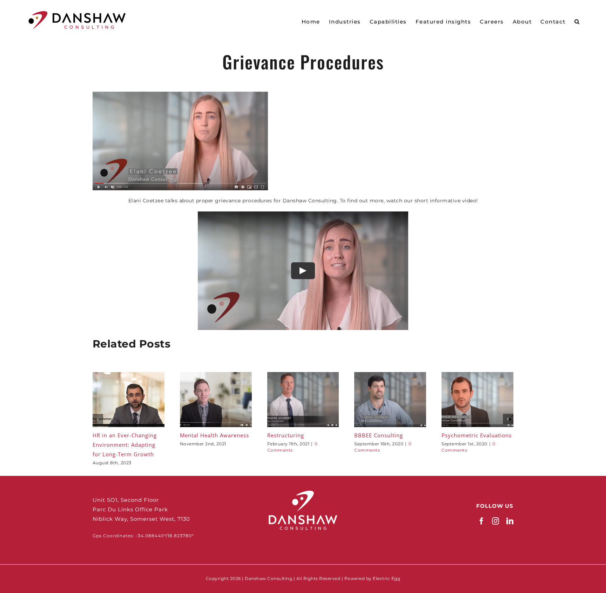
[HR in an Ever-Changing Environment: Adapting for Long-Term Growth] (128, 375)
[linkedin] (510, 521)
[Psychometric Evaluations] (477, 375)
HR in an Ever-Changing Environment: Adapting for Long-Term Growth (125, 445)
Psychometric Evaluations (477, 435)
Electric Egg (386, 578)
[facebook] (481, 521)
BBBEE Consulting (378, 435)
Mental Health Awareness (214, 435)
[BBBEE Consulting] (390, 375)
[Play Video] (303, 270)
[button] (577, 21)
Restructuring (285, 435)
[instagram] (495, 521)
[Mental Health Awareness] (216, 375)
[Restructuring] (303, 375)
